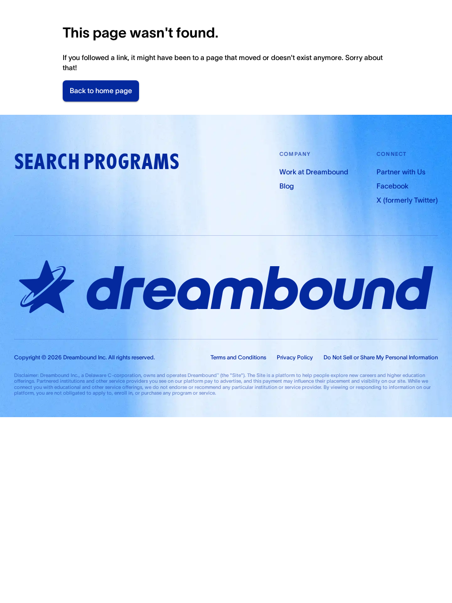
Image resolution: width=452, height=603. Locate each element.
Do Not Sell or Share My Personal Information (381, 357)
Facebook (392, 186)
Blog (286, 186)
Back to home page (101, 90)
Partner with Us (401, 172)
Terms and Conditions (238, 357)
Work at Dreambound (313, 172)
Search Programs (96, 161)
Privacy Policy (295, 357)
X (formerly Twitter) (407, 200)
